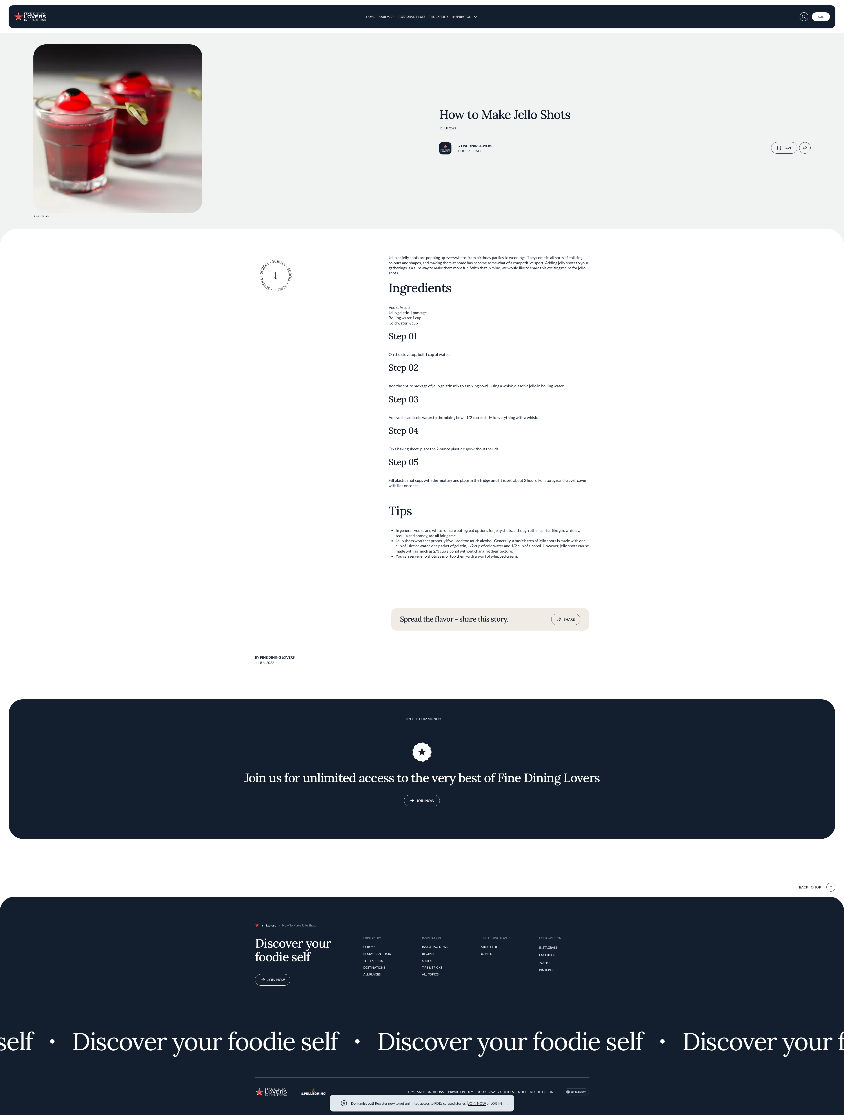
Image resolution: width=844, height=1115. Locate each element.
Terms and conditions (425, 1092)
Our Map (386, 16)
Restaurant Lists (411, 16)
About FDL (489, 946)
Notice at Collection (535, 1092)
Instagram (548, 947)
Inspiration (461, 16)
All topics (430, 974)
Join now (276, 979)
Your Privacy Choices (495, 1092)
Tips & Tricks (432, 967)
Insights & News (435, 946)
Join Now (425, 800)
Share (569, 619)
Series (426, 960)
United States (578, 1091)
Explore (271, 925)
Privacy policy (460, 1092)
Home (370, 16)
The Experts (438, 16)
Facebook (547, 955)
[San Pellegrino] (313, 1093)
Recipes (428, 953)
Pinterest (547, 970)
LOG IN (496, 1103)
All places (371, 974)
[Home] (30, 15)
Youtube (546, 962)
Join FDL (487, 953)
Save (788, 148)
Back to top (810, 887)
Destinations (374, 967)
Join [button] (820, 16)
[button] (804, 16)
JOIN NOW (477, 1103)
